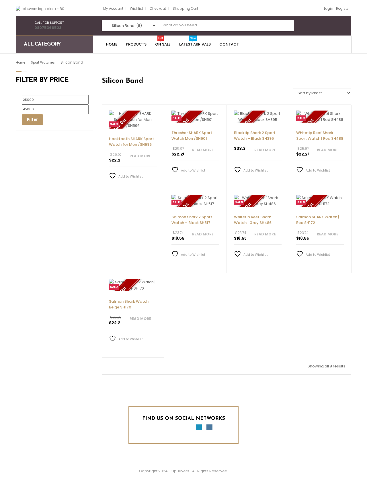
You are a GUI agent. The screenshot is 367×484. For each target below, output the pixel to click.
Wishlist (136, 8)
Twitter (166, 428)
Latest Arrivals (195, 44)
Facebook (156, 428)
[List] (112, 95)
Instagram (209, 428)
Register (343, 8)
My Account (113, 8)
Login (328, 8)
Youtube (177, 428)
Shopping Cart (185, 8)
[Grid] (104, 95)
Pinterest (188, 428)
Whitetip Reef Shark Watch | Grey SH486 (253, 219)
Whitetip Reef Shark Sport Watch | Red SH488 (319, 135)
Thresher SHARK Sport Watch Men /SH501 (191, 135)
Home (111, 44)
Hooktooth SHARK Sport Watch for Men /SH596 (131, 141)
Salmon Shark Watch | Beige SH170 (130, 304)
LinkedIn (198, 428)
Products (136, 44)
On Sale (163, 44)
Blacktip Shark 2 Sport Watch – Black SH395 (255, 135)
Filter (32, 119)
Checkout (158, 8)
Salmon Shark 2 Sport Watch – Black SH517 (191, 219)
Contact (229, 44)
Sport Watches (43, 62)
